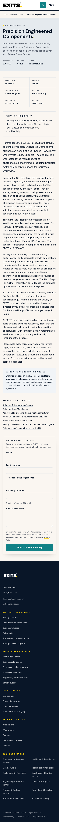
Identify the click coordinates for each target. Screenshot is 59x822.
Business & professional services (13, 761)
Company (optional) (15, 490)
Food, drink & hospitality (42, 790)
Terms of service (24, 817)
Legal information (40, 817)
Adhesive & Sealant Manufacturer (18, 405)
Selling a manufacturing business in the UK (22, 428)
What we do (8, 730)
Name (9, 452)
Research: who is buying (14, 711)
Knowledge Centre (11, 657)
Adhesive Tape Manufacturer (16, 409)
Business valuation (11, 628)
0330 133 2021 (9, 587)
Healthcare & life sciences (43, 759)
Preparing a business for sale (16, 638)
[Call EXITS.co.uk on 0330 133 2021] (43, 5)
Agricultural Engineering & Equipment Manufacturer (26, 413)
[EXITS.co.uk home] (13, 5)
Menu (51, 5)
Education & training (41, 798)
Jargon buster (9, 683)
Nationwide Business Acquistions (17, 420)
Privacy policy (8, 817)
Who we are (8, 725)
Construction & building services (42, 774)
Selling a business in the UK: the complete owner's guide (28, 424)
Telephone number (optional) (20, 478)
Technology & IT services (14, 773)
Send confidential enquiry (29, 547)
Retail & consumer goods (43, 768)
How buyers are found (13, 672)
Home (5, 14)
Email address (13, 465)
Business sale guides (12, 662)
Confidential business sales (15, 623)
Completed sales (10, 706)
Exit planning (8, 633)
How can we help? (15, 508)
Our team (7, 735)
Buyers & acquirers (11, 701)
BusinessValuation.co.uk (13, 599)
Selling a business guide (14, 643)
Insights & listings (17, 14)
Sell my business (10, 617)
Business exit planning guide (16, 667)
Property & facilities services (11, 791)
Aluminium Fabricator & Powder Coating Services (25, 417)
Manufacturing (9, 768)
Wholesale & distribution (14, 798)
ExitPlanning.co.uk (11, 604)
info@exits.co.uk (10, 592)
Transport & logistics (41, 781)
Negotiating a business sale (15, 677)
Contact (6, 745)
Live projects (8, 696)
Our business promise (12, 740)
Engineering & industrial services (13, 783)
